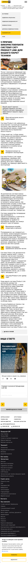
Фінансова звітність (7, 529)
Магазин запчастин (20, 421)
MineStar (3, 451)
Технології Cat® (17, 5)
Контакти (4, 499)
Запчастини (4, 459)
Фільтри (3, 461)
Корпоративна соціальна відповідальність (13, 527)
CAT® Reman (4, 472)
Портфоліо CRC (5, 485)
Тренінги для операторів (8, 525)
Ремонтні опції (5, 481)
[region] (14, 550)
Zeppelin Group (5, 417)
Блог (9, 5)
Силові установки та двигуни (9, 438)
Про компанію (5, 502)
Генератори (17, 419)
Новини (3, 506)
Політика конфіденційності (8, 535)
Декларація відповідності (8, 533)
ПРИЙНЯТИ (14, 555)
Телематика (4, 447)
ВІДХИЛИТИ (14, 559)
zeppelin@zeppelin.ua (9, 424)
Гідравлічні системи (7, 465)
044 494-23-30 (16, 426)
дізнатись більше (7, 395)
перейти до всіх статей (14, 409)
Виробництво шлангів (7, 476)
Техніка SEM (4, 419)
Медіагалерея (5, 514)
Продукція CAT (5, 431)
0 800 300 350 (5, 426)
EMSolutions (4, 487)
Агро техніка (17, 417)
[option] (14, 179)
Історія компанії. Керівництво (9, 504)
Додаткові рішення (6, 454)
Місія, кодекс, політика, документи (11, 512)
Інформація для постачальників (10, 531)
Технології (4, 445)
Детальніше (5, 551)
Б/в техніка (4, 457)
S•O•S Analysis (5, 489)
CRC (2, 483)
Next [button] (25, 404)
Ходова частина (5, 470)
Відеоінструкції (5, 496)
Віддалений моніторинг (8, 449)
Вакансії (3, 518)
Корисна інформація (7, 523)
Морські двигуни (6, 421)
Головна (3, 5)
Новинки (3, 521)
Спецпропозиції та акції (8, 508)
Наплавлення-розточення (8, 494)
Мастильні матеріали (7, 463)
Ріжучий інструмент (7, 467)
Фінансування (5, 510)
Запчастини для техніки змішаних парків (13, 474)
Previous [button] (2, 404)
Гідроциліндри (5, 491)
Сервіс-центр (5, 479)
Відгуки (3, 516)
